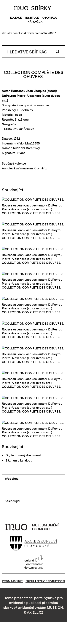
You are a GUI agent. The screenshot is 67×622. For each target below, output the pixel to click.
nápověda (35, 21)
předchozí (12, 478)
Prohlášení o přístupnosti (45, 581)
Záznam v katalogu (19, 460)
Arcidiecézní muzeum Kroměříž (24, 168)
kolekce (16, 17)
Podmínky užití (12, 581)
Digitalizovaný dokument (23, 455)
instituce (32, 17)
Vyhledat (57, 51)
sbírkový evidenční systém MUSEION (33, 607)
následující (12, 501)
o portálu (49, 17)
